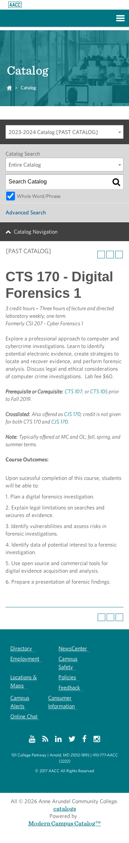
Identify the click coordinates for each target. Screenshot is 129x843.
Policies (67, 677)
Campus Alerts (19, 702)
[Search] (116, 181)
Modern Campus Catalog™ (64, 823)
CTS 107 (73, 391)
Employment (24, 658)
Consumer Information (61, 702)
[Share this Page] (101, 254)
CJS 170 (72, 414)
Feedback (69, 687)
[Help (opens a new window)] (119, 254)
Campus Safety (67, 662)
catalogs (64, 808)
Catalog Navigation (35, 231)
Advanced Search (26, 212)
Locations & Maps (23, 681)
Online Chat (23, 716)
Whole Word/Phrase (39, 196)
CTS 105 (99, 391)
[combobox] (64, 132)
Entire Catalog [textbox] (25, 164)
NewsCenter (72, 648)
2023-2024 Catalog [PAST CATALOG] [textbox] (53, 132)
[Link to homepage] (15, 5)
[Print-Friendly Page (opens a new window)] (110, 254)
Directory (21, 648)
